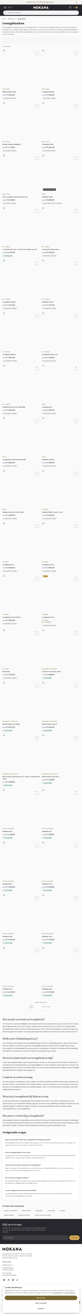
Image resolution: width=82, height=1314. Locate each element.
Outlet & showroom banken (42, 1215)
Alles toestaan (41, 1298)
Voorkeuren (41, 1308)
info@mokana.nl (7, 1265)
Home (4, 19)
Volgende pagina (46, 1006)
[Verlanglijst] (70, 7)
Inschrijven (74, 1238)
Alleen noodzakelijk (41, 1303)
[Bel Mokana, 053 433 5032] (77, 2)
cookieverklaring (57, 1293)
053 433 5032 (6, 1262)
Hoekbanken (39, 1211)
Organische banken (24, 1215)
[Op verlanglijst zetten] (37, 52)
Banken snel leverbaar (10, 1211)
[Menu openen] (5, 7)
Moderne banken (9, 1215)
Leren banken (51, 1211)
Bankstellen (11, 19)
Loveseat (62, 1211)
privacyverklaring (69, 1293)
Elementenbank (26, 1211)
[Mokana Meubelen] (41, 7)
